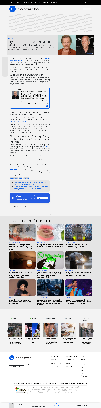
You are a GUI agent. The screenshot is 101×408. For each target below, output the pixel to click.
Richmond (33, 394)
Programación (17, 2)
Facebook (84, 362)
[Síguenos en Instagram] (66, 9)
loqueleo (65, 394)
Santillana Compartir (55, 387)
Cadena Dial (72, 390)
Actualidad (55, 366)
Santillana (47, 387)
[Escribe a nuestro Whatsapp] (81, 9)
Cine (21, 178)
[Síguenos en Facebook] (69, 9)
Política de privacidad (27, 383)
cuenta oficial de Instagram (19, 121)
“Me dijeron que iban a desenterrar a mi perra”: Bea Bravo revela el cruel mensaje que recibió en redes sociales (86, 341)
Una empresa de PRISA (20, 389)
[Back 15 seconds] (52, 405)
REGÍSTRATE (87, 2)
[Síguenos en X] (71, 9)
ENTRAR (79, 2)
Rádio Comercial (79, 394)
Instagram (13, 169)
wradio (48, 390)
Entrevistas (45, 2)
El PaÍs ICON (53, 394)
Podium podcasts (33, 392)
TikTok (83, 373)
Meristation (73, 394)
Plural (47, 394)
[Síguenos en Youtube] (74, 9)
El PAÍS (33, 387)
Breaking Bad (14, 178)
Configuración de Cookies (52, 383)
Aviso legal (17, 383)
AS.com (67, 387)
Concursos (37, 2)
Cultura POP (69, 360)
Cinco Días (53, 390)
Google (83, 356)
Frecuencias (53, 2)
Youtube (84, 368)
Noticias (30, 2)
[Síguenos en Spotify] (76, 9)
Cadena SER (62, 387)
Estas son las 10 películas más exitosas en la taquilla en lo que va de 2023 (31, 184)
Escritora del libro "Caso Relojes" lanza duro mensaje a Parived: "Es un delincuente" (31, 188)
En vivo (11, 2)
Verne (67, 390)
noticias (26, 178)
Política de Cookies (39, 383)
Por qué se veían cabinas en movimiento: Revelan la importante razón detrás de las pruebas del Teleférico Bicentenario (15, 341)
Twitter (45, 147)
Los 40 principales (40, 387)
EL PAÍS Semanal (63, 390)
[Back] (48, 405)
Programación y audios (83, 405)
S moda (59, 394)
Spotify (83, 370)
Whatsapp (84, 376)
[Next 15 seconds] (61, 405)
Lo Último (24, 2)
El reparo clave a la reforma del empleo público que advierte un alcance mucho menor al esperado (68, 340)
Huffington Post (35, 390)
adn (71, 387)
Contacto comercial (17, 366)
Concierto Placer (71, 356)
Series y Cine (56, 363)
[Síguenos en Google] (64, 9)
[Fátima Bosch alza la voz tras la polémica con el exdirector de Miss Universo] (32, 330)
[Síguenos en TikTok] (79, 9)
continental (59, 390)
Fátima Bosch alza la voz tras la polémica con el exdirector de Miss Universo (32, 340)
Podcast (68, 363)
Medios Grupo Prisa (20, 392)
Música (53, 360)
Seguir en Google (42, 198)
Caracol (77, 387)
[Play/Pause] (56, 405)
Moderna (40, 394)
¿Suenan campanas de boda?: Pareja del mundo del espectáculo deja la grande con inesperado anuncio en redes (50, 341)
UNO (44, 390)
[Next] (65, 405)
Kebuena (77, 390)
